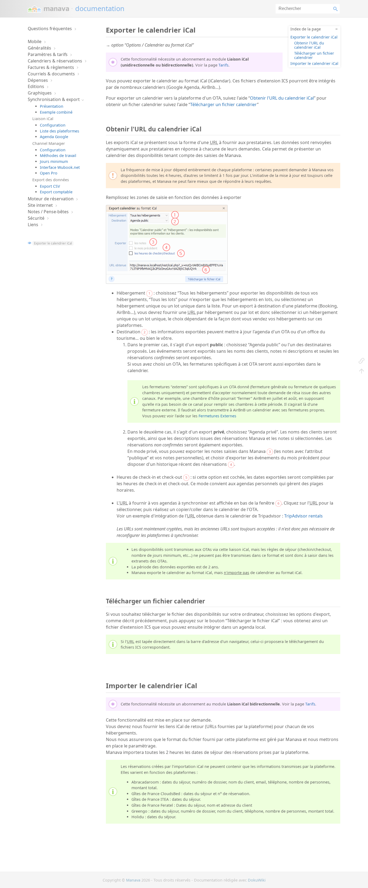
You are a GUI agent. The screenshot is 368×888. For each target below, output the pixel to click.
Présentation (51, 106)
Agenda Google (54, 136)
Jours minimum (54, 161)
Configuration (52, 125)
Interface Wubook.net (60, 167)
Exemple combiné (56, 112)
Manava (133, 880)
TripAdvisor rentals (303, 516)
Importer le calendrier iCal (314, 63)
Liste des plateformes (59, 131)
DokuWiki (257, 880)
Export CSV (50, 186)
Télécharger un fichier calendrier (314, 55)
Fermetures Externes (217, 415)
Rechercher (336, 8)
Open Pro (48, 173)
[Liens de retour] (361, 360)
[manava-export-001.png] (167, 282)
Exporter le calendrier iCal (53, 243)
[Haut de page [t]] (361, 371)
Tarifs (223, 65)
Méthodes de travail (58, 155)
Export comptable (56, 191)
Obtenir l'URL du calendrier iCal (309, 45)
